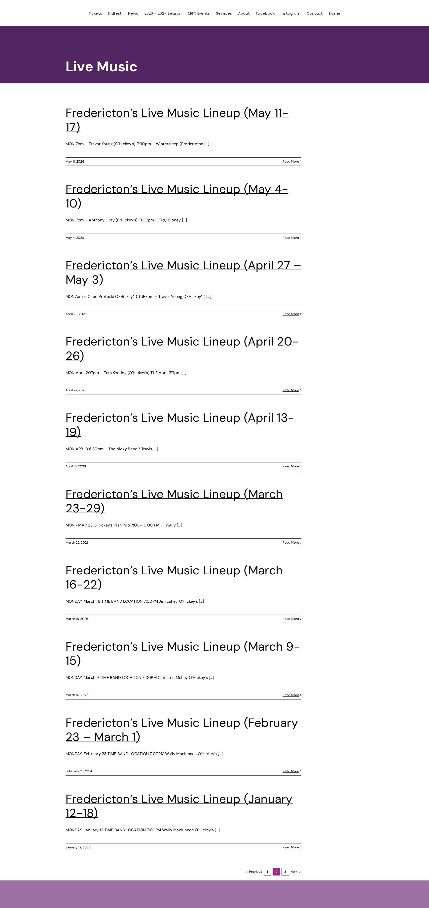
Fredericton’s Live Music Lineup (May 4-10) (177, 196)
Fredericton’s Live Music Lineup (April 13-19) (180, 425)
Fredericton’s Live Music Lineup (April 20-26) (182, 349)
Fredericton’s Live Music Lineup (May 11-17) (177, 120)
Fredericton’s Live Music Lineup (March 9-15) (183, 654)
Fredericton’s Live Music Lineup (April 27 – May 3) (183, 272)
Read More (291, 161)
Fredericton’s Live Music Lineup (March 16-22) (174, 577)
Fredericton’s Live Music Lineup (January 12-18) (179, 806)
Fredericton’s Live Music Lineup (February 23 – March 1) (182, 730)
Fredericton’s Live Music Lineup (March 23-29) (174, 501)
